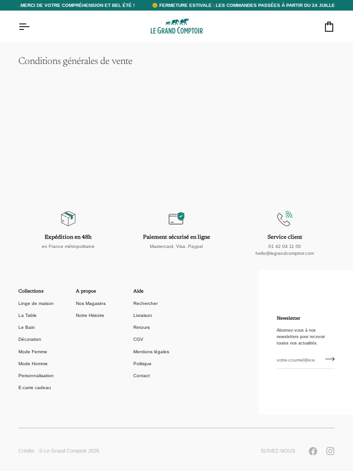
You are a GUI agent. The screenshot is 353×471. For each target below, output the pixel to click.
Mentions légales (151, 351)
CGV (138, 339)
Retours (141, 327)
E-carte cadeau (34, 387)
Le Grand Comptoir (65, 451)
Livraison (142, 315)
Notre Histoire (90, 315)
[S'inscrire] (327, 359)
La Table (27, 315)
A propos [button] (86, 291)
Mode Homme (33, 363)
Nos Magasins (91, 303)
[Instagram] (330, 451)
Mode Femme (32, 351)
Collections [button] (31, 291)
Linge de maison (36, 303)
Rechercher (145, 303)
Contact (141, 375)
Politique (142, 363)
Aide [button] (138, 291)
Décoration (29, 339)
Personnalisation (36, 375)
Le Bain (26, 327)
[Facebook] (313, 451)
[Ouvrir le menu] (32, 26)
